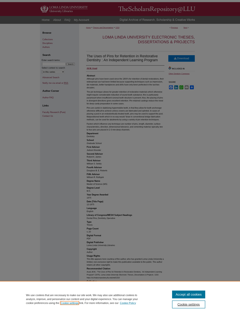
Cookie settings (70, 303)
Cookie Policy (128, 303)
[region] (120, 299)
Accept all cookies (189, 294)
